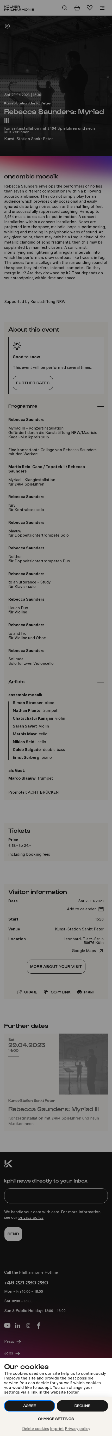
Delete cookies (35, 1429)
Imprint (57, 1429)
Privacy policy (77, 1429)
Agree (29, 1405)
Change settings (56, 1418)
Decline (82, 1405)
